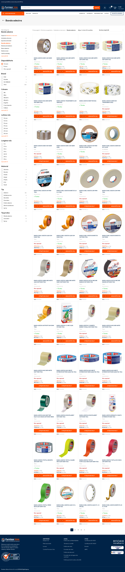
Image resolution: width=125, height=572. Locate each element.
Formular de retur (68, 549)
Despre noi (46, 540)
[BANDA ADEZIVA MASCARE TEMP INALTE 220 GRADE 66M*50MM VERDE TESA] (44, 403)
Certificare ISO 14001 (90, 543)
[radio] (13, 64)
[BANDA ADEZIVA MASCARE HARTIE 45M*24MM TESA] (67, 46)
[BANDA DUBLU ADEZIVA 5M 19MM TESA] (44, 178)
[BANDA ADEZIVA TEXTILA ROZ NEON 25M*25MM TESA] (112, 448)
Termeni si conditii (68, 543)
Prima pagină (36, 30)
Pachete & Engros (117, 13)
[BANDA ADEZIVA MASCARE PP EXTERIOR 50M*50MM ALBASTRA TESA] (112, 358)
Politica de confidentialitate (71, 540)
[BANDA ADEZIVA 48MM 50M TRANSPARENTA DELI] (112, 88)
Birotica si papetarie (46, 30)
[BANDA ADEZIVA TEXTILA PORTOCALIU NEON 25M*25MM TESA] (89, 448)
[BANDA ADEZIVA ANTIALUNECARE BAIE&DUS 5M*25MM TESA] (89, 268)
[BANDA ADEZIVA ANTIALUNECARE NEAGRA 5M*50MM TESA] (112, 268)
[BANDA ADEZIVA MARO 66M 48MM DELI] (44, 46)
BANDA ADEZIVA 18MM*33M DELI (87, 101)
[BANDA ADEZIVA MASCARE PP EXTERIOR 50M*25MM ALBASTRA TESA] (89, 358)
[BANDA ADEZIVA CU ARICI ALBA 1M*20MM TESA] (67, 313)
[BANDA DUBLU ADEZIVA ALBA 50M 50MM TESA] (44, 223)
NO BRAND (59, 149)
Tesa (58, 194)
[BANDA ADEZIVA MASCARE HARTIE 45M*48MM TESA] (44, 88)
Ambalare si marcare (11, 35)
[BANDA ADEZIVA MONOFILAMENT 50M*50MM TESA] (89, 403)
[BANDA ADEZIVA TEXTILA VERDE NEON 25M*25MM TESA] (44, 493)
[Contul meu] (104, 7)
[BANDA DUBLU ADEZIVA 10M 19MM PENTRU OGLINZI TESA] (89, 133)
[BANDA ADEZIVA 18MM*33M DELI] (89, 88)
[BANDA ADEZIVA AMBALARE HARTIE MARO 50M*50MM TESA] (67, 268)
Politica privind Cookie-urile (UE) (72, 560)
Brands (87, 546)
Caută (97, 7)
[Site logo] (9, 7)
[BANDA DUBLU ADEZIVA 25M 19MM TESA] (89, 178)
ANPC (86, 549)
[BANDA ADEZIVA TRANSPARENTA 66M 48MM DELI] (67, 88)
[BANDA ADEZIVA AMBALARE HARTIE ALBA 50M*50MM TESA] (44, 268)
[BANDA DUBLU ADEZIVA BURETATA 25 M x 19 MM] (67, 178)
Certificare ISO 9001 (90, 540)
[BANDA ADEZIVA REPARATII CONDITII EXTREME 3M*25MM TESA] (112, 403)
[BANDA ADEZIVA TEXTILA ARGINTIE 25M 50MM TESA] (44, 448)
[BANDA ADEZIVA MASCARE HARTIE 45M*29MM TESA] (89, 46)
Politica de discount (69, 552)
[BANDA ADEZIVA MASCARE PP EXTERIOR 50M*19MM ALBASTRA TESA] (67, 358)
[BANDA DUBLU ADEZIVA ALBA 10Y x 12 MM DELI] (89, 493)
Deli (103, 104)
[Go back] (3, 20)
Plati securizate (47, 543)
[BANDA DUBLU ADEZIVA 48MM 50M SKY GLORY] (112, 133)
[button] (44, 71)
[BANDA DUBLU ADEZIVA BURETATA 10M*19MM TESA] (89, 223)
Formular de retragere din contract (71, 556)
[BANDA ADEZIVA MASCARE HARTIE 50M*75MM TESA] (44, 358)
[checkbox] (13, 77)
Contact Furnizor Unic (49, 549)
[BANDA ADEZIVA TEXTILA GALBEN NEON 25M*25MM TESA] (67, 448)
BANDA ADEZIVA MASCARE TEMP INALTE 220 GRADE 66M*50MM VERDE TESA (44, 417)
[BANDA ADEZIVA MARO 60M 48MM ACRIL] (67, 133)
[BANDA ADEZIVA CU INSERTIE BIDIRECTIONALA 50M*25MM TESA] (89, 313)
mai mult (4, 56)
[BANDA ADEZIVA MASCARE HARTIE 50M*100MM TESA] (112, 313)
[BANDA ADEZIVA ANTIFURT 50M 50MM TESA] (44, 313)
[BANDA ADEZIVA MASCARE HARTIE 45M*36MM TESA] (112, 46)
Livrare (45, 546)
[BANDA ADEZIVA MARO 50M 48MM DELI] (44, 133)
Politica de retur (68, 546)
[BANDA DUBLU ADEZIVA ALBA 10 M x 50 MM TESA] (67, 493)
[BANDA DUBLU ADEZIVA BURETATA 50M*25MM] (112, 223)
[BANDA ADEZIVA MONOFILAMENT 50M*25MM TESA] (67, 403)
